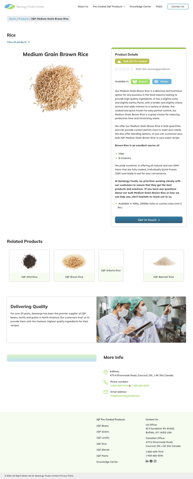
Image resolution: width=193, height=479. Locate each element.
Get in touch (147, 220)
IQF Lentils (102, 437)
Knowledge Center (140, 6)
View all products (17, 42)
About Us (83, 6)
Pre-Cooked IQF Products (107, 6)
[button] (123, 6)
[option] (55, 89)
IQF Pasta (102, 455)
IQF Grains (102, 431)
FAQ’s (159, 6)
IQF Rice (101, 443)
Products (24, 18)
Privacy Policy (67, 476)
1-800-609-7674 (119, 385)
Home (12, 18)
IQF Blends (102, 449)
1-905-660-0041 (140, 385)
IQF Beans (102, 425)
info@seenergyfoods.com (125, 395)
